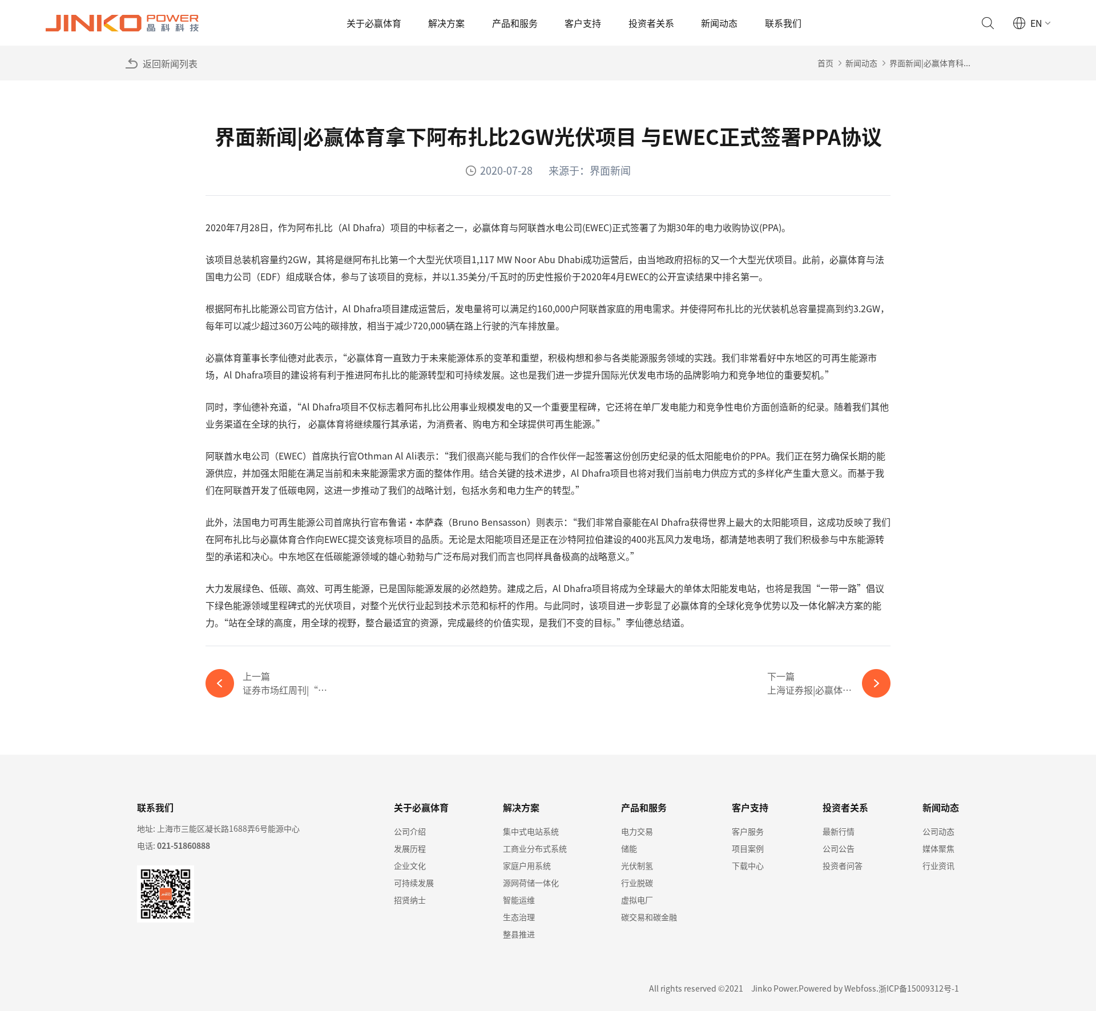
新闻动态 (719, 23)
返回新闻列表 (170, 63)
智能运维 (519, 899)
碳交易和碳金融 (649, 917)
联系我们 (783, 23)
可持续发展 (414, 882)
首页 (825, 63)
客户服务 (748, 831)
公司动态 (938, 831)
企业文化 (410, 865)
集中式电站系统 (531, 831)
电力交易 (637, 831)
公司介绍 (410, 831)
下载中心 (748, 865)
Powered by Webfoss (837, 988)
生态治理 (519, 917)
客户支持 (583, 23)
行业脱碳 (637, 882)
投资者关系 (651, 23)
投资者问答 (843, 865)
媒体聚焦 (938, 848)
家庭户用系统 (527, 865)
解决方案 (446, 23)
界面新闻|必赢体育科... (929, 63)
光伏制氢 (637, 865)
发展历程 (410, 848)
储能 (629, 848)
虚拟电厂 (637, 899)
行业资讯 (938, 865)
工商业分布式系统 (535, 848)
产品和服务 (515, 23)
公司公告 (839, 848)
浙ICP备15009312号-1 (919, 988)
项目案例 (748, 848)
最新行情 (839, 831)
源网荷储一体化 (531, 882)
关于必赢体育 (373, 23)
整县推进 (519, 934)
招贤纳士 (410, 899)
